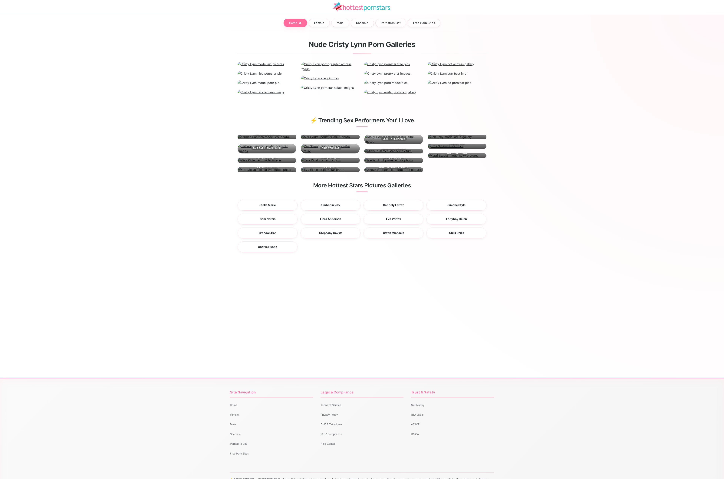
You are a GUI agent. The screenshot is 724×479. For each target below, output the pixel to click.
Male (340, 23)
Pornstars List (391, 23)
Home (293, 23)
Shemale (362, 23)
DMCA (415, 434)
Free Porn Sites (424, 23)
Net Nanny (417, 405)
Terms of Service (331, 405)
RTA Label (417, 414)
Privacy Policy (329, 414)
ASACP (415, 424)
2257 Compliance (331, 434)
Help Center (328, 443)
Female (319, 23)
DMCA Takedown (331, 424)
